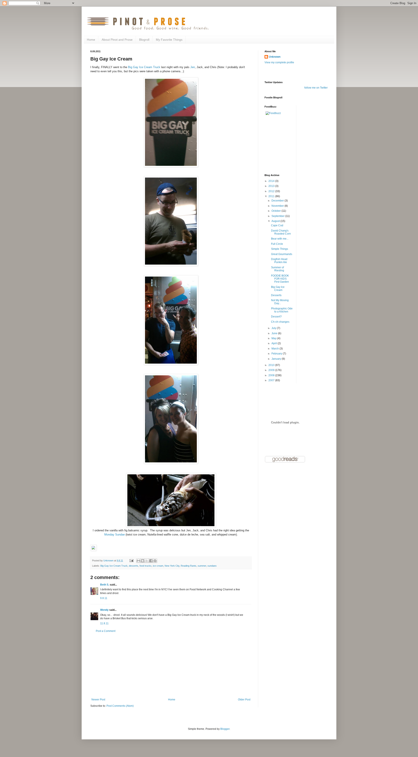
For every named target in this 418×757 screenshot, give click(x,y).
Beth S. (104, 584)
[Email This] (138, 561)
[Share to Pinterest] (155, 561)
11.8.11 (104, 623)
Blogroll (144, 39)
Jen (192, 67)
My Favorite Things (169, 39)
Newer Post (98, 699)
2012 (271, 191)
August (275, 221)
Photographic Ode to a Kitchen (282, 310)
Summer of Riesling (277, 269)
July (274, 328)
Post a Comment (105, 631)
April (274, 343)
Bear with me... (279, 238)
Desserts (276, 295)
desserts (133, 565)
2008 (271, 375)
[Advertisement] (171, 665)
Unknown (274, 56)
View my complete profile (279, 62)
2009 (271, 370)
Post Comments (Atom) (120, 705)
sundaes (212, 565)
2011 (271, 196)
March (275, 348)
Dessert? (276, 316)
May (274, 338)
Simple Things (279, 248)
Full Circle (277, 243)
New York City (172, 565)
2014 (271, 181)
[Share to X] (147, 561)
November (278, 205)
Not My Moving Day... (280, 302)
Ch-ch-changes (280, 321)
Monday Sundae (114, 534)
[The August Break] (93, 549)
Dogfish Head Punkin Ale (279, 261)
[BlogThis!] (142, 561)
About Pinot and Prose (117, 39)
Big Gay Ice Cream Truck (144, 67)
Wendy (104, 609)
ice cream (158, 565)
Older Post (244, 699)
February (277, 353)
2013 (271, 186)
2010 (271, 365)
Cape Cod (277, 225)
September (278, 216)
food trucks (146, 565)
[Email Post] (131, 560)
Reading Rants (188, 565)
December (278, 200)
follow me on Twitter (316, 87)
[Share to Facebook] (151, 561)
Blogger (224, 728)
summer (202, 565)
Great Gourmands (281, 254)
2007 (271, 380)
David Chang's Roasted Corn (281, 232)
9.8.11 (103, 598)
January (276, 358)
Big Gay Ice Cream (278, 288)
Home (91, 39)
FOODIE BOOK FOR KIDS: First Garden (280, 279)
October (276, 210)
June (274, 333)
